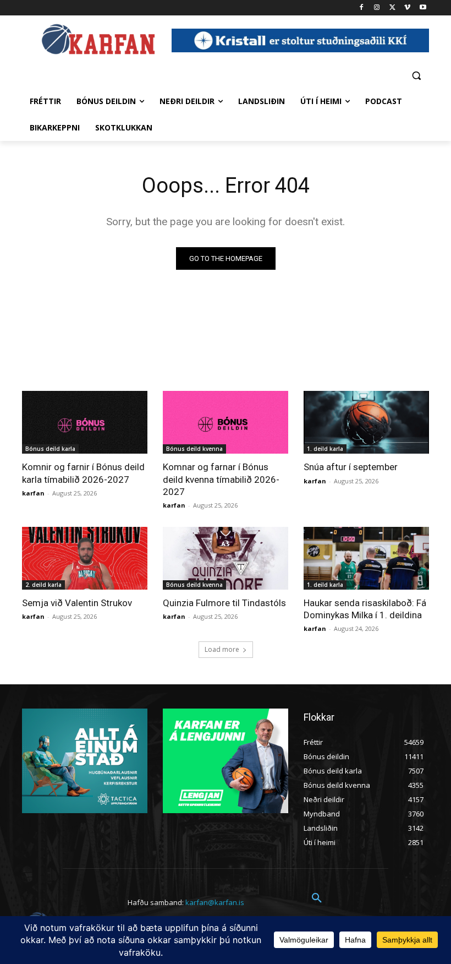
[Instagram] (377, 8)
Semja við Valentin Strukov (77, 602)
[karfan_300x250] (84, 761)
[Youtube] (422, 8)
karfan (33, 493)
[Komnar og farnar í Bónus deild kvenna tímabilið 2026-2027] (225, 422)
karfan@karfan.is (214, 902)
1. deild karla (325, 449)
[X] (392, 8)
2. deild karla (43, 585)
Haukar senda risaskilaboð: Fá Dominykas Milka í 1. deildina (365, 608)
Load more (222, 649)
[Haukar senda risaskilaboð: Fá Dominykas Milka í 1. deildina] (366, 558)
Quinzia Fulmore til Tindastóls (224, 602)
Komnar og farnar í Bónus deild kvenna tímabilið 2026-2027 (221, 479)
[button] (416, 75)
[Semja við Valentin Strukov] (84, 558)
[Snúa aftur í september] (366, 422)
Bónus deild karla (50, 449)
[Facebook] (361, 8)
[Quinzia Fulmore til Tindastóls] (225, 558)
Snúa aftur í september (351, 466)
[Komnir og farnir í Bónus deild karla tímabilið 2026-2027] (84, 422)
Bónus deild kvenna (194, 449)
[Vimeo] (407, 8)
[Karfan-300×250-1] (225, 761)
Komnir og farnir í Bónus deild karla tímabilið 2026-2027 (83, 472)
